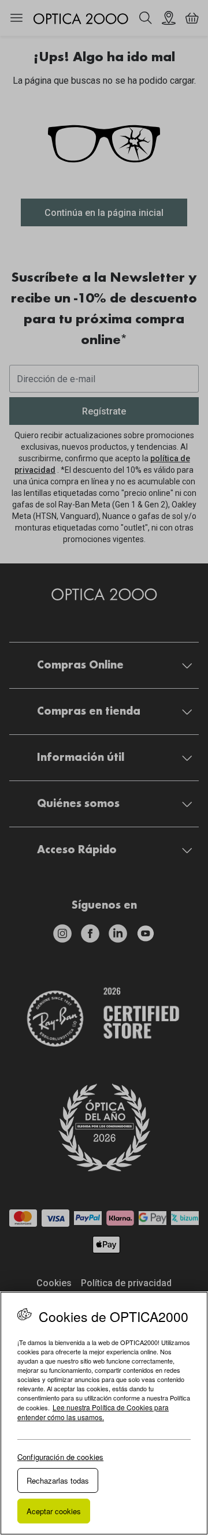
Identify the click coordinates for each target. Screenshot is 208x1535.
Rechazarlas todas (58, 1480)
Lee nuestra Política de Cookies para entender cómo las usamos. (93, 1412)
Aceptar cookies (54, 1511)
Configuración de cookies (60, 1456)
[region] (104, 1413)
